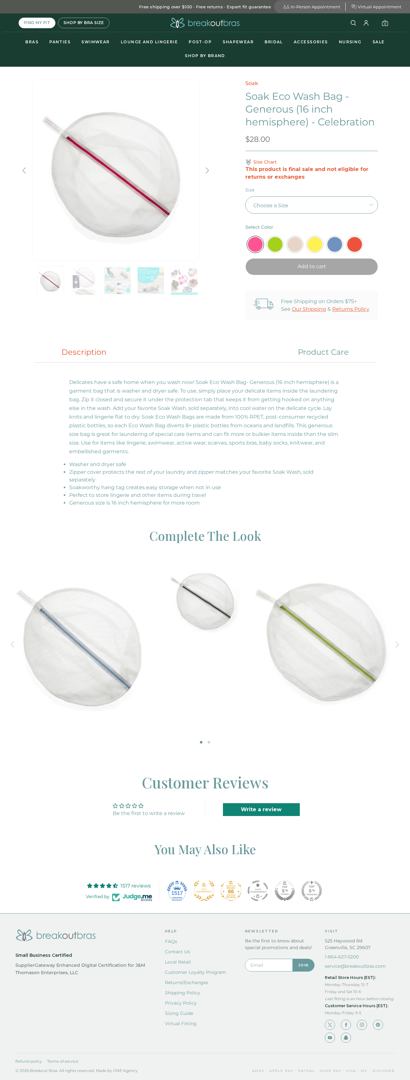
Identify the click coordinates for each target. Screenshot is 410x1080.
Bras (31, 41)
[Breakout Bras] (205, 23)
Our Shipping (309, 309)
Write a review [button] (261, 809)
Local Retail (178, 962)
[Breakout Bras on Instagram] (362, 1025)
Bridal (274, 41)
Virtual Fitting (181, 1023)
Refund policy (28, 1061)
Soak (251, 83)
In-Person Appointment (315, 6)
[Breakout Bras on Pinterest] (378, 1025)
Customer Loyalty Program (195, 972)
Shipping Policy (182, 993)
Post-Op (200, 41)
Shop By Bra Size (83, 22)
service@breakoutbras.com (355, 966)
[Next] (207, 170)
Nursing (350, 41)
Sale (379, 41)
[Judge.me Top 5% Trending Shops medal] (311, 890)
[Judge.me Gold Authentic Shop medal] (204, 890)
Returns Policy (350, 309)
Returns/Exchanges (186, 982)
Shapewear (238, 41)
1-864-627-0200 (342, 957)
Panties (59, 41)
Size (249, 189)
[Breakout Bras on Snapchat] (346, 1038)
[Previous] (25, 170)
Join (303, 965)
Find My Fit (37, 22)
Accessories (311, 41)
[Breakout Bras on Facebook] (346, 1025)
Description (84, 352)
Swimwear (95, 41)
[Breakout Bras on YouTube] (330, 1038)
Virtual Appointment (379, 6)
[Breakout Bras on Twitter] (330, 1025)
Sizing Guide (179, 1013)
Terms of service (62, 1061)
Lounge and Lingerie (149, 41)
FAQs (171, 941)
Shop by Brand (205, 55)
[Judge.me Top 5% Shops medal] (285, 890)
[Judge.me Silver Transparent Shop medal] (258, 890)
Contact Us (177, 952)
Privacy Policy (181, 1003)
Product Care (323, 352)
